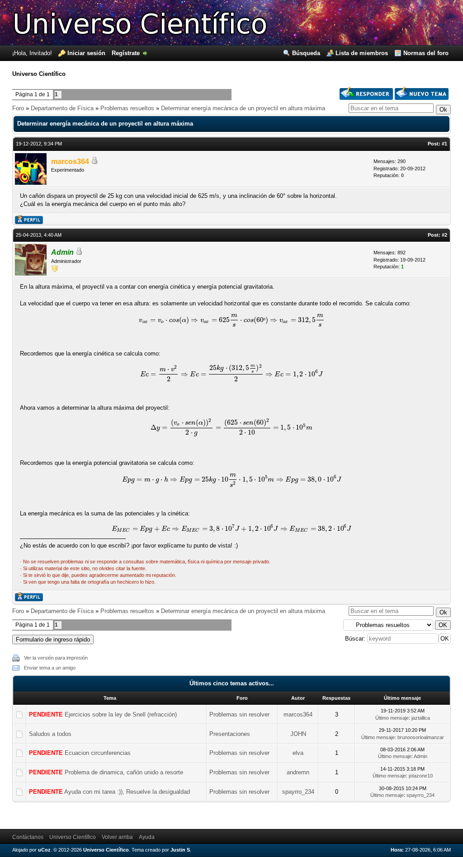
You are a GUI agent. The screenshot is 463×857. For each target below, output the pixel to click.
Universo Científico (72, 837)
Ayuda (147, 837)
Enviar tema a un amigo (50, 667)
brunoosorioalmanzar (420, 737)
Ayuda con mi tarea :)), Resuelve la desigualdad (127, 791)
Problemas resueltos (127, 108)
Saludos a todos (50, 734)
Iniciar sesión (86, 53)
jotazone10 (421, 775)
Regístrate (126, 53)
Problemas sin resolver (239, 714)
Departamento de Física (62, 108)
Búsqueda (306, 53)
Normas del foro (426, 53)
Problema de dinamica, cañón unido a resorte (124, 772)
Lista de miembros (361, 53)
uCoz (44, 849)
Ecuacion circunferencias (98, 752)
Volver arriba (117, 837)
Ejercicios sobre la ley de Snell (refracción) (121, 714)
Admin (62, 252)
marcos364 (70, 161)
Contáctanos (27, 837)
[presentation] (232, 320)
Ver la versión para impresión (56, 657)
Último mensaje (392, 718)
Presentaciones (229, 734)
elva (298, 752)
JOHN (298, 734)
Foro (18, 108)
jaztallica (420, 718)
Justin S (180, 849)
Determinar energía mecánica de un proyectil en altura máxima (243, 108)
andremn (298, 772)
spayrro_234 (298, 791)
